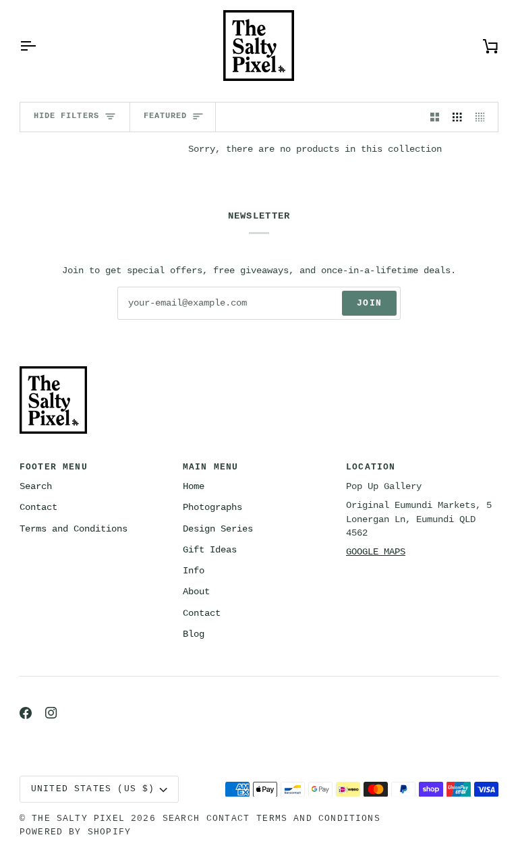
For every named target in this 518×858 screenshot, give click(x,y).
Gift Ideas (210, 550)
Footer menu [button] (54, 467)
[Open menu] (40, 45)
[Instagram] (51, 713)
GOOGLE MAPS (375, 552)
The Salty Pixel (78, 818)
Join (369, 303)
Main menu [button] (211, 467)
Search (36, 487)
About (196, 592)
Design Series (218, 529)
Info (193, 571)
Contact (38, 508)
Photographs (212, 508)
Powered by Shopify (75, 832)
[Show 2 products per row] (435, 117)
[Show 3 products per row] (457, 117)
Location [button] (370, 467)
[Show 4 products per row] (483, 117)
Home (193, 487)
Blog (193, 634)
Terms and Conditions (73, 529)
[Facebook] (26, 713)
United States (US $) (93, 789)
